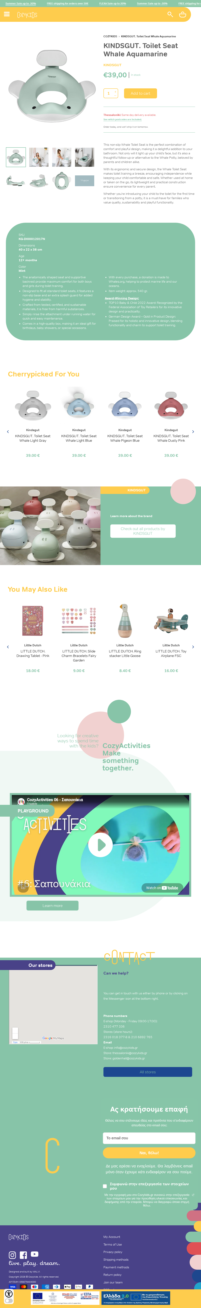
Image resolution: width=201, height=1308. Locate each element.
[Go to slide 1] (16, 157)
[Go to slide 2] (39, 157)
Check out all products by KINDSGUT (143, 531)
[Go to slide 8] (85, 181)
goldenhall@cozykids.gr (128, 1058)
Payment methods (116, 1267)
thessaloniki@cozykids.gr (129, 1053)
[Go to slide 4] (85, 157)
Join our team (113, 1282)
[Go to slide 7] (62, 181)
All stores (148, 1072)
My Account (111, 1237)
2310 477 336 (114, 1026)
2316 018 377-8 (115, 1037)
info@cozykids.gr (126, 1048)
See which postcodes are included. (122, 119)
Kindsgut (112, 65)
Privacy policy (112, 1252)
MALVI (36, 1271)
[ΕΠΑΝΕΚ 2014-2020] (65, 1298)
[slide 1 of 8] (52, 86)
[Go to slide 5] (16, 181)
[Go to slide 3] (62, 157)
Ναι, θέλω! (149, 1153)
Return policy (112, 1275)
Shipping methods (116, 1259)
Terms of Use (112, 1244)
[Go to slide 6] (39, 181)
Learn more (53, 905)
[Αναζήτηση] (170, 15)
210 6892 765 (141, 1037)
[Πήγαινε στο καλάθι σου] (183, 15)
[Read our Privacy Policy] (193, 1195)
